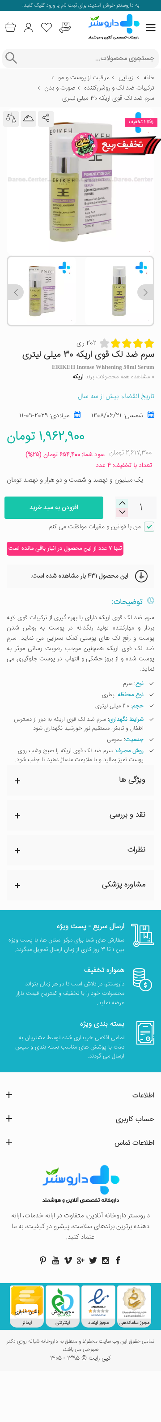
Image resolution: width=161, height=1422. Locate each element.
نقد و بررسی (127, 815)
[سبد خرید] (10, 27)
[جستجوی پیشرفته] (11, 58)
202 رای (86, 343)
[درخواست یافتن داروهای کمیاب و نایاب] (65, 27)
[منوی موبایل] (151, 27)
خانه (149, 78)
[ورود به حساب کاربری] (28, 27)
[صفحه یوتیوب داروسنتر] (55, 1260)
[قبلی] (145, 292)
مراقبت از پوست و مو (84, 78)
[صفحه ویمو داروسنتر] (68, 1260)
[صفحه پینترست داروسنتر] (43, 1260)
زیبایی (126, 78)
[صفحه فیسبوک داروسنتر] (118, 1260)
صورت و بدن (59, 88)
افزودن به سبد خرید (54, 508)
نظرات (136, 850)
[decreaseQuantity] (122, 503)
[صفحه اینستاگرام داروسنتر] (105, 1260)
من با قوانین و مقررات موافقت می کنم (95, 527)
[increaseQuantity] (122, 512)
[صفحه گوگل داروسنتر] (80, 1260)
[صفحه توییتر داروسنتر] (93, 1260)
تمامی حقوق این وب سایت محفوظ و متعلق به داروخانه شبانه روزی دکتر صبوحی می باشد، (80, 1346)
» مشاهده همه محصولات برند (113, 377)
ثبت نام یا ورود (61, 5)
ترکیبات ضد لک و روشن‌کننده (119, 88)
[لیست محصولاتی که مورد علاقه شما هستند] (47, 27)
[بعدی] (16, 292)
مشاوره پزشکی (123, 885)
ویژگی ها (132, 780)
